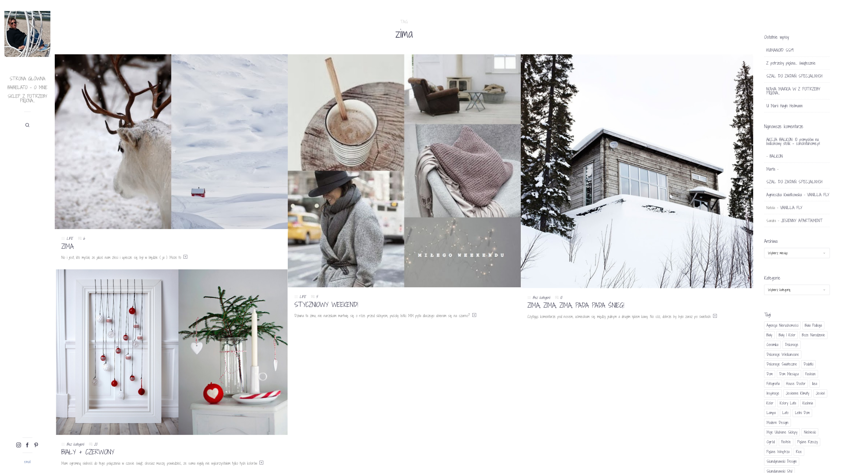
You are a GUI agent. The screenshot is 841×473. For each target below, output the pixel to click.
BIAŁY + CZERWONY (87, 452)
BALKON (776, 156)
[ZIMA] (171, 141)
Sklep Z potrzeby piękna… (27, 98)
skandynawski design (782, 461)
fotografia (773, 383)
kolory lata (788, 403)
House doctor (796, 383)
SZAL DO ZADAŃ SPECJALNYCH (794, 76)
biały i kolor (787, 334)
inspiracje (773, 393)
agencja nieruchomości (782, 325)
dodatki (808, 364)
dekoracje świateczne (782, 364)
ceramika (772, 344)
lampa (771, 412)
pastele (786, 441)
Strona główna (27, 79)
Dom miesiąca (789, 373)
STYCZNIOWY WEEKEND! (326, 304)
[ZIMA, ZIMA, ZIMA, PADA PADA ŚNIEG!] (637, 170)
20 (95, 444)
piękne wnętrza (778, 451)
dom (770, 373)
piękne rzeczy (807, 441)
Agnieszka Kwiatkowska (784, 195)
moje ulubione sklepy (782, 432)
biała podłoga (813, 325)
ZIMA (67, 246)
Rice (799, 451)
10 (561, 297)
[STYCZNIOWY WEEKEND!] (404, 170)
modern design (777, 422)
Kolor (770, 403)
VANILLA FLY (818, 195)
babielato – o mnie (27, 87)
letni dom (802, 412)
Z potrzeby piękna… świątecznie (791, 63)
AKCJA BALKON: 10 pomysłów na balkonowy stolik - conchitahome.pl (793, 141)
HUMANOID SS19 (779, 50)
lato (785, 412)
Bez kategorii (541, 297)
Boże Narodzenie (813, 334)
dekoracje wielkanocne (783, 354)
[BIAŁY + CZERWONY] (171, 351)
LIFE (70, 238)
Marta (770, 169)
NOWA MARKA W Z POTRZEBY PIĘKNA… (793, 91)
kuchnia (808, 403)
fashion (810, 373)
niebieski (810, 432)
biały (769, 334)
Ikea (814, 383)
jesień (820, 393)
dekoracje (791, 344)
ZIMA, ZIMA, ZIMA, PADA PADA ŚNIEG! (575, 305)
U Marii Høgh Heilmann (784, 106)
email (27, 461)
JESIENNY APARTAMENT (801, 220)
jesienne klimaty (797, 393)
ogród (771, 441)
